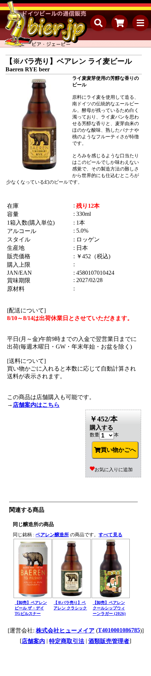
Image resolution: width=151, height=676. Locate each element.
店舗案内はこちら (36, 405)
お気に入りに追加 (114, 469)
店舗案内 (33, 641)
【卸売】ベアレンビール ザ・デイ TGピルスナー (31, 608)
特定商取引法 (66, 641)
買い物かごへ (118, 450)
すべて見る (110, 534)
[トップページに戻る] (46, 24)
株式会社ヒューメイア (65, 630)
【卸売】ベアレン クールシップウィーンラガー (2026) (109, 608)
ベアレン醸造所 (52, 534)
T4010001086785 (119, 630)
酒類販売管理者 (108, 641)
